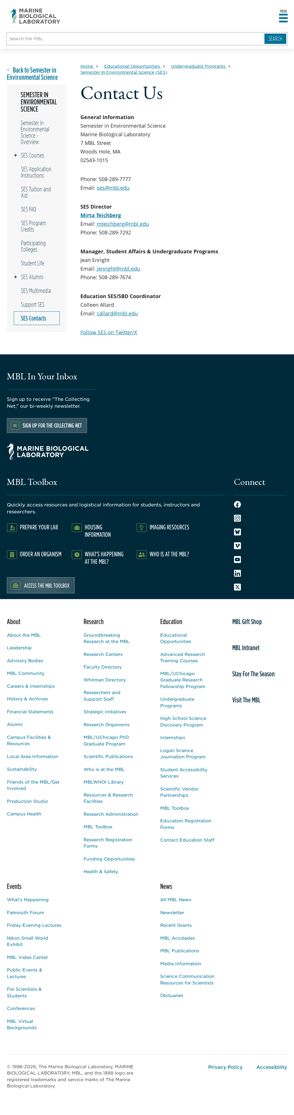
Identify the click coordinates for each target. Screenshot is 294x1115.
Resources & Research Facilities (108, 798)
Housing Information (98, 530)
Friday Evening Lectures (34, 925)
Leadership (19, 647)
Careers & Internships (31, 686)
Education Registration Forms (186, 824)
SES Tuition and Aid (36, 192)
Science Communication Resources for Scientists (187, 979)
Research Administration (111, 814)
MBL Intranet (246, 647)
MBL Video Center (27, 957)
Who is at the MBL (104, 769)
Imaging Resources (169, 527)
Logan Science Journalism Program (183, 753)
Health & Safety (101, 871)
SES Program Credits (33, 226)
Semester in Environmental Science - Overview (35, 132)
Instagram (237, 518)
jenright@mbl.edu (118, 268)
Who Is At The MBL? (169, 554)
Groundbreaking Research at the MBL (107, 638)
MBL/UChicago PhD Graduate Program (106, 740)
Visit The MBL (246, 700)
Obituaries (171, 995)
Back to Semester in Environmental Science (32, 74)
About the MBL (24, 635)
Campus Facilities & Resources (29, 740)
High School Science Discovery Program (183, 721)
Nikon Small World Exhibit (27, 941)
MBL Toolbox (98, 826)
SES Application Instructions (36, 172)
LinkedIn (237, 573)
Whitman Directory (105, 679)
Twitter (237, 587)
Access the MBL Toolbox (46, 585)
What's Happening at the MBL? (104, 557)
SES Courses (32, 155)
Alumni (15, 724)
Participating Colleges (33, 246)
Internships (172, 737)
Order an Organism (40, 554)
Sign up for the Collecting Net (52, 425)
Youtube (237, 559)
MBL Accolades (177, 938)
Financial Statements (30, 711)
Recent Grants (176, 925)
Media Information (180, 963)
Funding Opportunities (109, 858)
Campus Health (24, 813)
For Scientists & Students (24, 992)
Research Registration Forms (108, 843)
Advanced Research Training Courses (182, 657)
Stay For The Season (253, 673)
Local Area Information (32, 756)
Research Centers (103, 654)
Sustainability (22, 769)
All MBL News (175, 899)
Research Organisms (106, 724)
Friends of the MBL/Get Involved (33, 785)
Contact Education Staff (187, 839)
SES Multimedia (36, 290)
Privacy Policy (225, 1067)
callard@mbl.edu (117, 313)
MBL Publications (179, 950)
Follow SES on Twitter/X (108, 332)
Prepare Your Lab (39, 527)
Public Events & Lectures (24, 973)
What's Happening (28, 899)
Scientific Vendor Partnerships (179, 792)
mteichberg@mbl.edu (123, 223)
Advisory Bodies (25, 660)
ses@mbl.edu (113, 187)
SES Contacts (33, 318)
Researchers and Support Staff (102, 695)
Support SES (33, 304)
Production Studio (27, 801)
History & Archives (27, 698)
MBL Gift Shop (247, 621)
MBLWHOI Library (104, 781)
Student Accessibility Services (183, 773)
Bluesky (237, 532)
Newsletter (172, 912)
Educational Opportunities (175, 638)
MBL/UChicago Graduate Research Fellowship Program (182, 680)
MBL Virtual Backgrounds (22, 1024)
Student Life (32, 263)
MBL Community (26, 673)
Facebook (237, 504)
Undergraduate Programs (177, 702)
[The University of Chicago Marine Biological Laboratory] (35, 16)
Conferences (21, 1008)
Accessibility (271, 1067)
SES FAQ (28, 209)
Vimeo (237, 545)
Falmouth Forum (25, 912)
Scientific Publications (108, 756)
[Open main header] (283, 18)
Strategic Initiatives (105, 711)
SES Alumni (32, 276)
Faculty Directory (103, 666)
